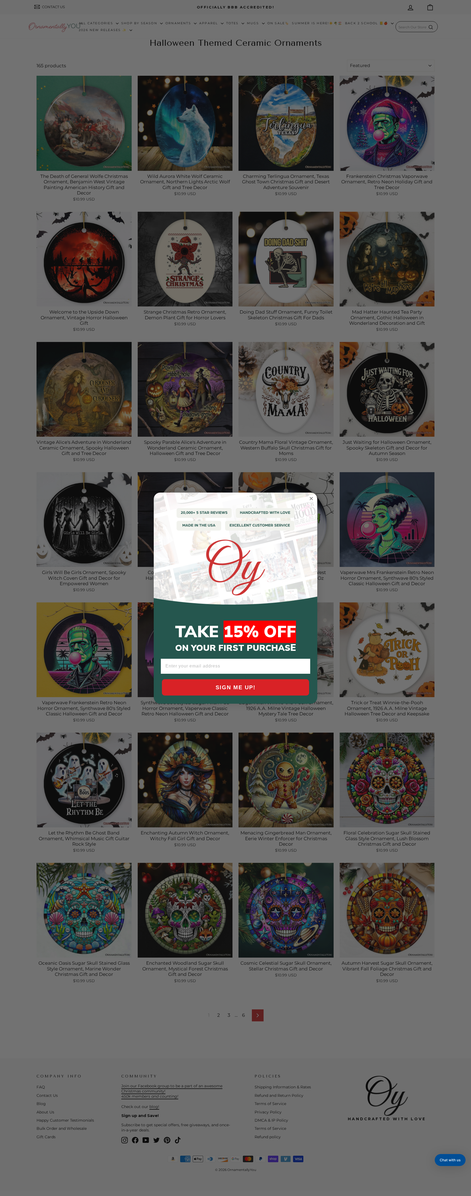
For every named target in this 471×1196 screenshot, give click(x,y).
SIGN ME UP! (236, 687)
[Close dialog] (311, 498)
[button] (450, 1160)
